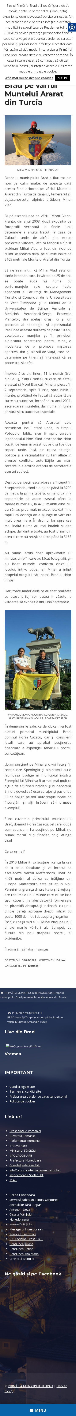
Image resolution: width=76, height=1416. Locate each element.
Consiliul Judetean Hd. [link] (25, 1165)
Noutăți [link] (33, 966)
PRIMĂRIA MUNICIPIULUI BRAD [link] (30, 1386)
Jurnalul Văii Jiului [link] (21, 1224)
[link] (29, 960)
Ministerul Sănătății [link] (23, 1150)
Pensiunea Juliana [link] (21, 1244)
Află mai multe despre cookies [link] (29, 78)
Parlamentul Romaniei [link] (25, 1141)
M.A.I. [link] (13, 1180)
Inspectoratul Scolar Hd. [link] (26, 1175)
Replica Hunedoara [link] (23, 1234)
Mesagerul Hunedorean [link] (26, 1229)
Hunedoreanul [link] (19, 1219)
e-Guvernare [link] (18, 1146)
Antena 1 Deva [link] (20, 1210)
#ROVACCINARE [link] (21, 1156)
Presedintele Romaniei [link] (25, 1131)
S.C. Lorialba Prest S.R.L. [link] (26, 1239)
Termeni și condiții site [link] (25, 1091)
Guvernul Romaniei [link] (22, 1136)
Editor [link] (60, 960)
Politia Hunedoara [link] (22, 1195)
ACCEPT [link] (62, 78)
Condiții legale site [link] (22, 1087)
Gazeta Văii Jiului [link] (21, 1214)
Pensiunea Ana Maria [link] (24, 1254)
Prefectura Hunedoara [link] (25, 1160)
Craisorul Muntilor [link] (22, 1259)
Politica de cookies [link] (22, 1101)
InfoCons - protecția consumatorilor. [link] (35, 1170)
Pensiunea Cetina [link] (21, 1249)
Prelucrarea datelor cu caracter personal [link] (38, 1096)
